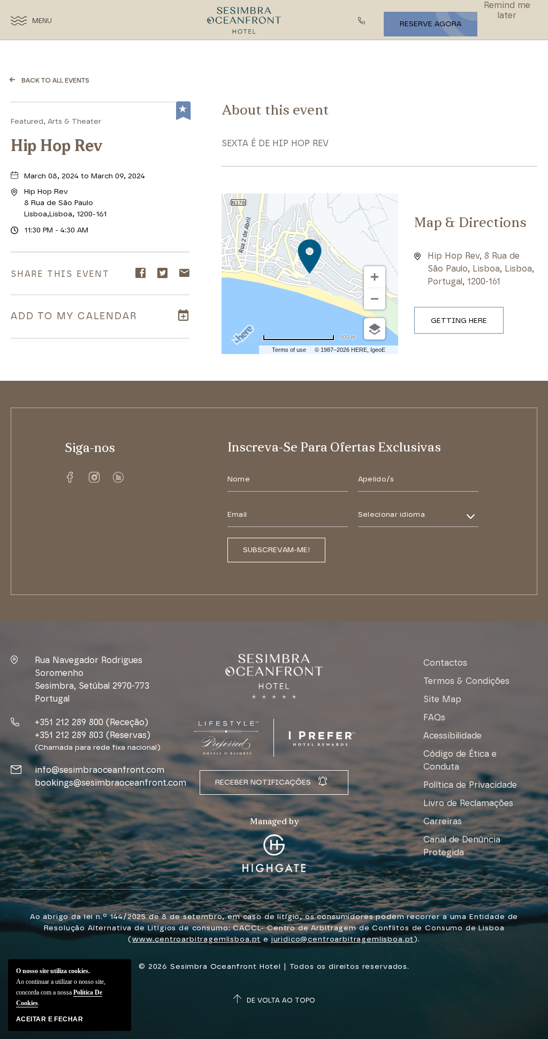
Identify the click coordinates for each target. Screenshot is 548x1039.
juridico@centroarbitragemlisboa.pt (342, 939)
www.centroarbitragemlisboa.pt (196, 939)
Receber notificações (263, 782)
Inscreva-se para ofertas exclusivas (334, 448)
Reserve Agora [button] (430, 23)
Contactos (445, 663)
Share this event (60, 274)
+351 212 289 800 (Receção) (91, 722)
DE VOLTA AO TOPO (281, 1000)
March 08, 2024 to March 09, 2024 (84, 175)
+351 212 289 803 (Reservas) (92, 735)
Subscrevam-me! (276, 549)
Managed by (274, 822)
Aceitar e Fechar (49, 1019)
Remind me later (507, 10)
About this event (275, 111)
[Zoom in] (374, 277)
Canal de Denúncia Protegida (461, 845)
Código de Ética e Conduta (460, 760)
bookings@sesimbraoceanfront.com (110, 783)
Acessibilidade (452, 736)
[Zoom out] (374, 299)
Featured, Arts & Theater (56, 121)
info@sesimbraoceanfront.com (99, 770)
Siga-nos (90, 448)
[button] (65, 203)
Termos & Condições (466, 681)
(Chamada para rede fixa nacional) (98, 747)
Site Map (442, 699)
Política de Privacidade (470, 785)
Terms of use (289, 350)
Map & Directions (470, 223)
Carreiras (442, 821)
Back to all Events (55, 80)
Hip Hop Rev (57, 147)
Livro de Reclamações (468, 803)
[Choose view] (374, 329)
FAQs (434, 717)
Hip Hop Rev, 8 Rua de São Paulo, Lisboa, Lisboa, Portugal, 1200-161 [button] (481, 269)
